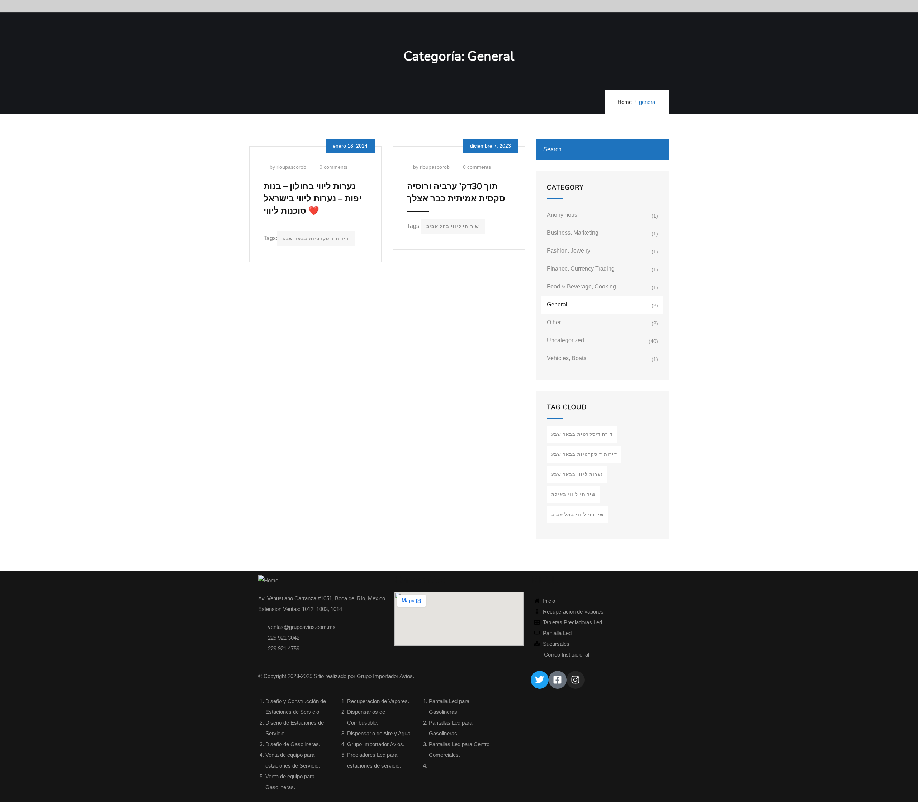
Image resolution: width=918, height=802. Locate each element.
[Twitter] (540, 680)
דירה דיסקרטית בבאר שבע (582, 434)
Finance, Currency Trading (581, 269)
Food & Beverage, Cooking (581, 286)
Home (624, 102)
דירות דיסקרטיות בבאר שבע (316, 238)
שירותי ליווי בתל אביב (452, 226)
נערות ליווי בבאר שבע (577, 474)
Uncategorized (565, 340)
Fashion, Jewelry (568, 251)
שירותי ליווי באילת (573, 494)
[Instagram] (576, 680)
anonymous (562, 215)
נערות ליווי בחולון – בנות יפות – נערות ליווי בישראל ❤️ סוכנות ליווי (312, 198)
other (554, 322)
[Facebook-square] (558, 680)
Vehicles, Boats (566, 358)
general (557, 304)
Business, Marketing (572, 233)
